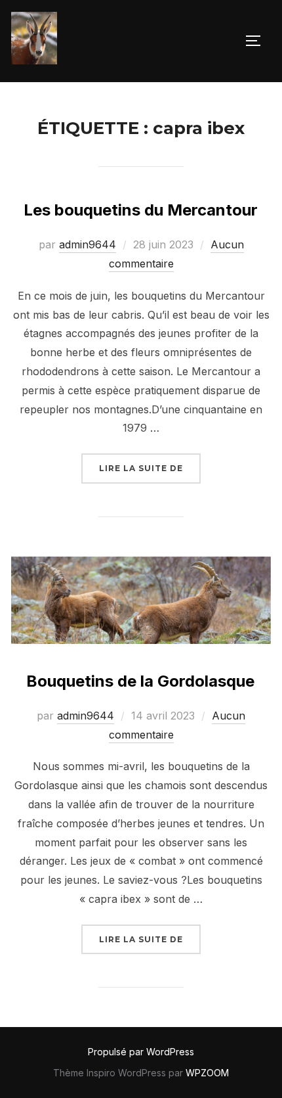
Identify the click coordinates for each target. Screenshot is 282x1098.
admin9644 (87, 244)
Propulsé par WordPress (141, 1051)
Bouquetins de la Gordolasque (140, 681)
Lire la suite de (150, 468)
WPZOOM (207, 1072)
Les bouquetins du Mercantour (141, 209)
